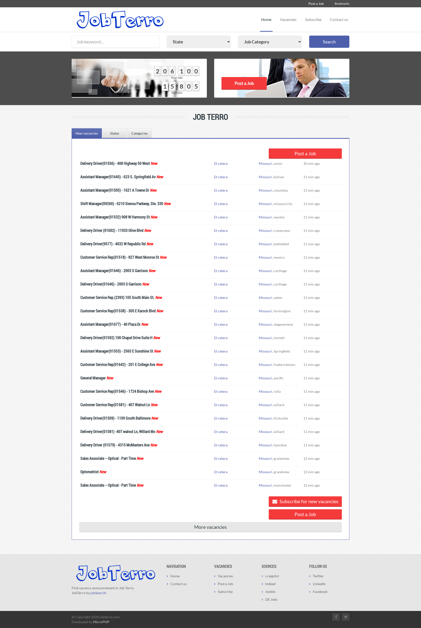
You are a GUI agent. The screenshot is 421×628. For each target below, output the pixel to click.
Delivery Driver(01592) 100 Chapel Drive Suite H (116, 337)
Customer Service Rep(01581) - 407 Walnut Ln (115, 404)
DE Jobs (271, 599)
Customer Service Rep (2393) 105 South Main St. (117, 297)
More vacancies (210, 527)
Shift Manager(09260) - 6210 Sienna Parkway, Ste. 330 (121, 203)
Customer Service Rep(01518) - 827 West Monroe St (119, 257)
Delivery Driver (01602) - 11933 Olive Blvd (112, 230)
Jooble (270, 591)
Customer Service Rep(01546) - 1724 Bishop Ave (117, 391)
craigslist (272, 576)
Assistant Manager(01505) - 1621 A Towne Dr (114, 190)
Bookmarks (342, 3)
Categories (139, 133)
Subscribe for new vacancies (308, 501)
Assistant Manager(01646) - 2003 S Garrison (114, 270)
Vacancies (288, 19)
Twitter (318, 576)
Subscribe (313, 19)
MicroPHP (101, 622)
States (114, 133)
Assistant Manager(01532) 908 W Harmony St (115, 216)
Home (266, 19)
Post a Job (316, 3)
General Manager (93, 377)
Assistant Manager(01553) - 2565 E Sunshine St (116, 350)
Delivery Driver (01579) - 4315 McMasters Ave (115, 444)
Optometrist (89, 471)
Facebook (320, 591)
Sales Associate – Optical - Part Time (108, 458)
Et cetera (221, 163)
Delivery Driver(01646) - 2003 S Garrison (111, 283)
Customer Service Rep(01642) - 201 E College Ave (117, 364)
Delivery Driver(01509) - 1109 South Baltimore (115, 418)
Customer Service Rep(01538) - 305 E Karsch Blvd (118, 310)
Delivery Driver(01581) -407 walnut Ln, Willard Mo (117, 431)
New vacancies (87, 133)
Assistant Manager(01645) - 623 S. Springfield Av (118, 176)
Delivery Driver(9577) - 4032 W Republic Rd (113, 243)
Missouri (265, 163)
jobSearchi (98, 593)
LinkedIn (319, 584)
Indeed (270, 584)
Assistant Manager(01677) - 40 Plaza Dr (110, 324)
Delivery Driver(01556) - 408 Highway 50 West (115, 163)
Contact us (339, 19)
